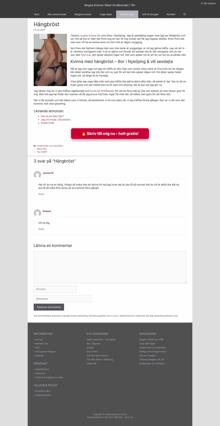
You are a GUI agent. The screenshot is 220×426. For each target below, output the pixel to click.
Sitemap (39, 355)
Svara (41, 194)
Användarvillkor (43, 391)
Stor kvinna (92, 351)
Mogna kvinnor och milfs (151, 339)
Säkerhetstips (42, 369)
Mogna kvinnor (83, 14)
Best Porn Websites (114, 417)
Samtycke (40, 373)
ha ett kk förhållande (102, 90)
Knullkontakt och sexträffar (50, 146)
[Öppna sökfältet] (184, 14)
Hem (36, 14)
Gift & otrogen (150, 14)
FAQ (37, 347)
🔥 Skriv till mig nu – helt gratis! (110, 133)
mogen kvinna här (90, 35)
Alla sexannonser (57, 14)
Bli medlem (210, 3)
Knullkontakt (127, 14)
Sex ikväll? (42, 152)
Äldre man (42, 149)
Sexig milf (91, 363)
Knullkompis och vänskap (151, 363)
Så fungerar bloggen (45, 351)
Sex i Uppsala (93, 343)
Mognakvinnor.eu (119, 414)
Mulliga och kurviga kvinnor (152, 351)
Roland (47, 211)
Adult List (128, 417)
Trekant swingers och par (151, 359)
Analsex (90, 347)
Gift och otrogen (147, 355)
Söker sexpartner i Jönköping (101, 339)
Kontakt (171, 14)
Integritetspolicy (43, 395)
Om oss (39, 339)
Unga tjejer (106, 14)
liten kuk (86, 54)
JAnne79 (48, 172)
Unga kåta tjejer (147, 343)
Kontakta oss (41, 343)
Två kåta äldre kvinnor (97, 355)
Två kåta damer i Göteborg (100, 359)
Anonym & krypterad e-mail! (49, 377)
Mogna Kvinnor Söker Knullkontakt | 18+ (110, 5)
